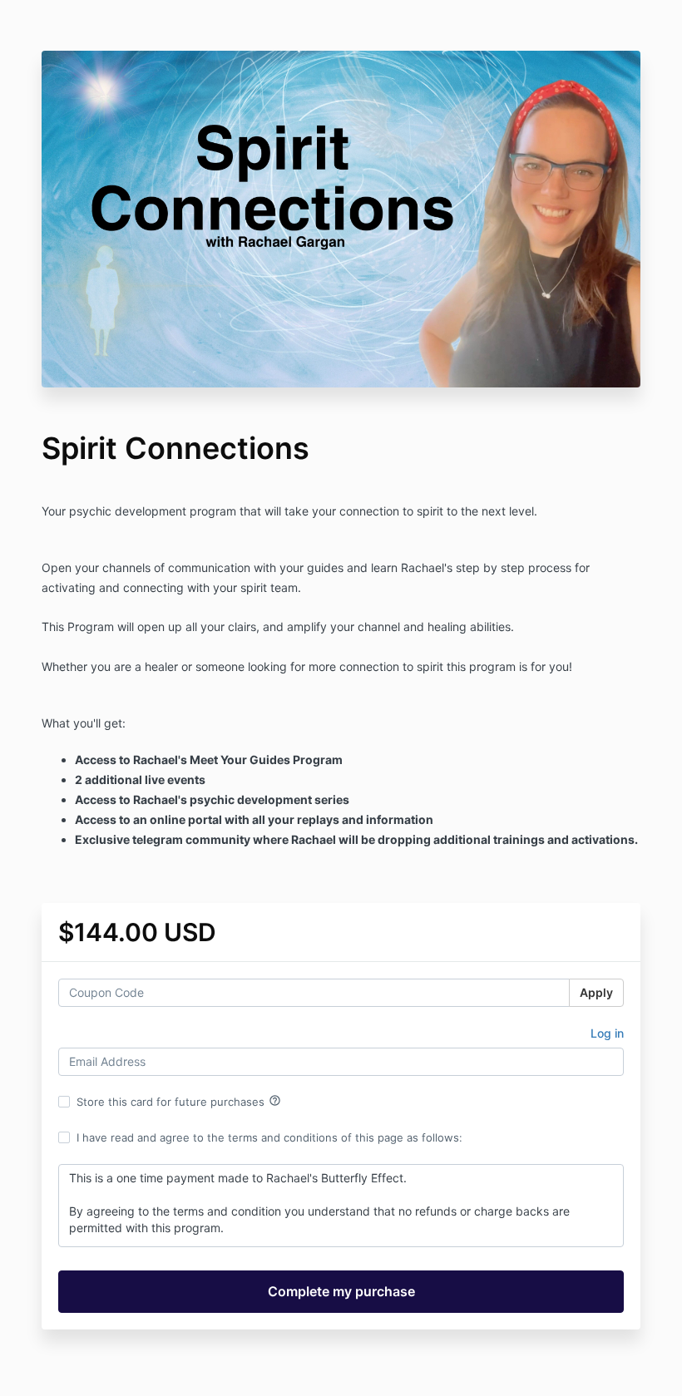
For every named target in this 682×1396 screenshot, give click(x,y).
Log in (607, 1033)
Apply (596, 992)
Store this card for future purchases (179, 1100)
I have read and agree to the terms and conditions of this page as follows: (269, 1137)
